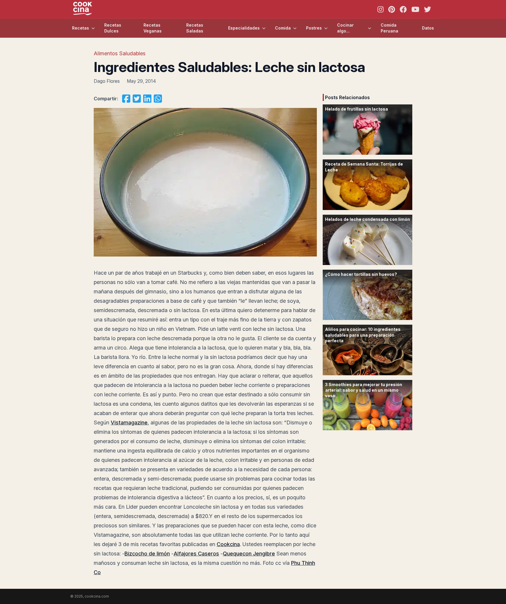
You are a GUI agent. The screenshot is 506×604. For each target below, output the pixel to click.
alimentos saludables (120, 53)
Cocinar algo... (345, 28)
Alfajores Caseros (196, 553)
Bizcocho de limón (147, 553)
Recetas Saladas (194, 28)
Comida (283, 27)
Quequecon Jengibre (249, 553)
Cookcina (228, 544)
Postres (314, 27)
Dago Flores (107, 81)
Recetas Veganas (152, 28)
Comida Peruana (389, 28)
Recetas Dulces (112, 28)
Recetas (80, 27)
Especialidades (244, 27)
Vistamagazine (129, 422)
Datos (428, 27)
